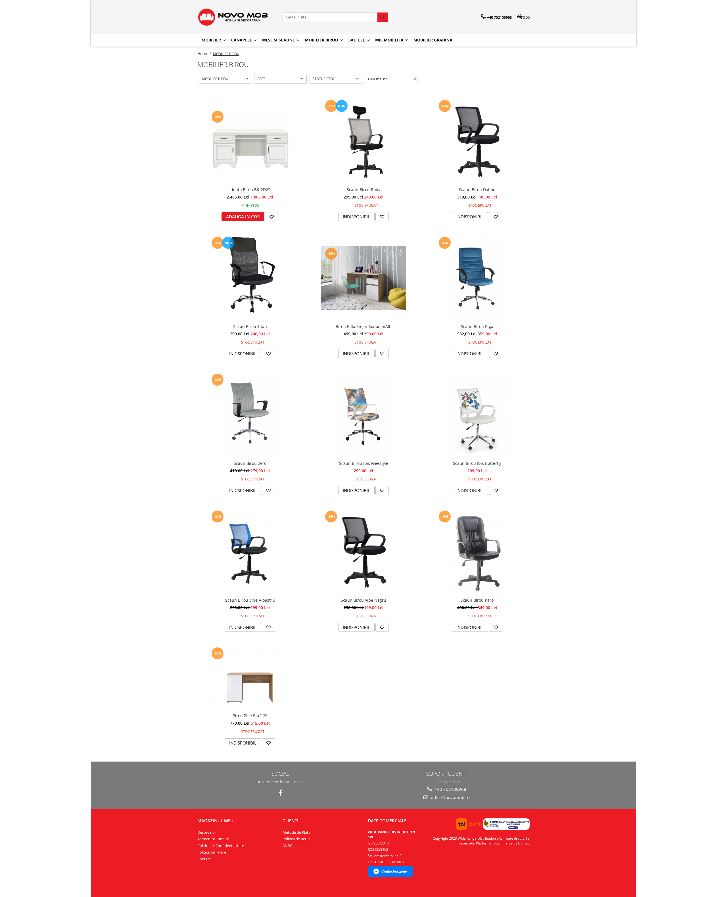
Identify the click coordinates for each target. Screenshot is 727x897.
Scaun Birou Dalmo (477, 189)
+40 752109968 (449, 789)
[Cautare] (382, 17)
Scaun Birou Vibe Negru (363, 600)
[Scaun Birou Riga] (477, 278)
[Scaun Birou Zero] (250, 414)
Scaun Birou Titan (250, 326)
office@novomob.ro (450, 797)
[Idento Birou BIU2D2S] (250, 141)
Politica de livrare (211, 852)
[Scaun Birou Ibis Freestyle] (363, 414)
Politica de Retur (296, 838)
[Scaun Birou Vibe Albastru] (250, 551)
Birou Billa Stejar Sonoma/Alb (364, 326)
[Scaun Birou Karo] (477, 551)
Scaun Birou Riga (477, 326)
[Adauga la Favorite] (271, 216)
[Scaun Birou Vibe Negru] (363, 551)
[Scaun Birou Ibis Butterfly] (477, 414)
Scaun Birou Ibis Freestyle (363, 463)
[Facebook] (280, 793)
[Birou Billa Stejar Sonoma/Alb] (363, 278)
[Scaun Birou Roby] (363, 141)
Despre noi (206, 832)
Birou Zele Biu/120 (250, 715)
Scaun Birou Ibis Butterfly (477, 463)
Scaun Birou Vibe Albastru (250, 600)
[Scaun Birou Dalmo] (477, 141)
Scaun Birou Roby (363, 189)
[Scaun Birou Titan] (250, 278)
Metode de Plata (296, 832)
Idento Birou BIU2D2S (249, 189)
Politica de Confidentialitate (220, 845)
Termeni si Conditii (213, 838)
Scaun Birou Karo (477, 600)
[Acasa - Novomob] (232, 17)
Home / (204, 53)
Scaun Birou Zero (250, 463)
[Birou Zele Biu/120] (250, 678)
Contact (204, 859)
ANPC (287, 845)
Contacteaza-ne (394, 871)
